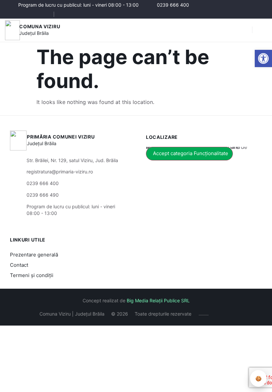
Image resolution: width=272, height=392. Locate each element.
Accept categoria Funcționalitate (190, 153)
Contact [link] (19, 265)
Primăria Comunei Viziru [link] (61, 137)
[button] (243, 30)
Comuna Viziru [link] (39, 26)
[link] (263, 58)
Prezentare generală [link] (34, 254)
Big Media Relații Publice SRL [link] (158, 300)
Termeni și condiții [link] (31, 275)
